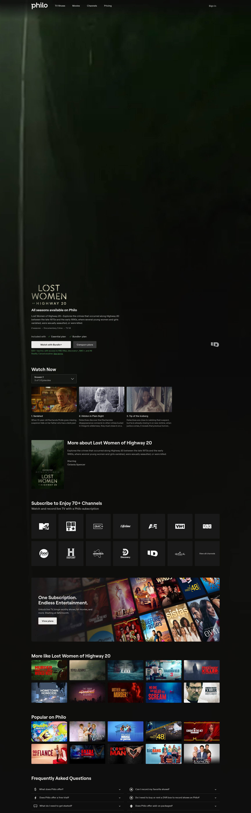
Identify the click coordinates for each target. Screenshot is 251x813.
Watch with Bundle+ (51, 344)
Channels (92, 5)
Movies (76, 5)
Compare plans (85, 344)
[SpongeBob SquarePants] (49, 731)
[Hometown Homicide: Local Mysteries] (49, 693)
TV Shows (60, 5)
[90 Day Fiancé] (49, 754)
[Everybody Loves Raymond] (202, 754)
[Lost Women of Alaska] (125, 670)
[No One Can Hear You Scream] (163, 693)
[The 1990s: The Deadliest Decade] (87, 693)
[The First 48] (163, 731)
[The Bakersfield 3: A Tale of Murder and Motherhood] (163, 670)
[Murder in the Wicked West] (49, 670)
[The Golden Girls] (87, 731)
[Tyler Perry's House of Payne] (125, 731)
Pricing (108, 5)
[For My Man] (125, 754)
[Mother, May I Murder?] (125, 693)
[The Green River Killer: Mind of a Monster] (202, 693)
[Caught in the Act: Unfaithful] (202, 731)
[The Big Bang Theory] (163, 754)
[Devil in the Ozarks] (87, 670)
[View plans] (125, 610)
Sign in (212, 5)
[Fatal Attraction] (87, 754)
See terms (58, 353)
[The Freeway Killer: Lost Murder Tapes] (202, 670)
